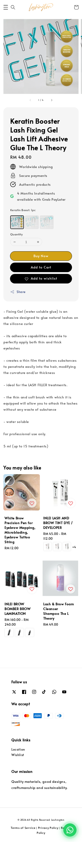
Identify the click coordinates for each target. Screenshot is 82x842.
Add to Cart (41, 267)
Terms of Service (23, 828)
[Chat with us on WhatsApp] (70, 830)
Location (18, 749)
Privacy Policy (48, 828)
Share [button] (21, 292)
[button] (6, 7)
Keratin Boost (23, 210)
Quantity (16, 234)
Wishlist (17, 755)
